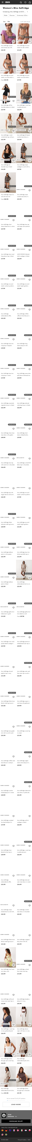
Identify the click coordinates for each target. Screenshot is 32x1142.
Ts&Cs (29, 1139)
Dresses (12, 15)
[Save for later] (13, 41)
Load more (16, 1104)
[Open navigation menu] (2, 2)
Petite (5, 15)
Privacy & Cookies (22, 1139)
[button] (2, 1130)
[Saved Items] (25, 2)
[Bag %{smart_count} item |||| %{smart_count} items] (30, 2)
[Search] (21, 2)
